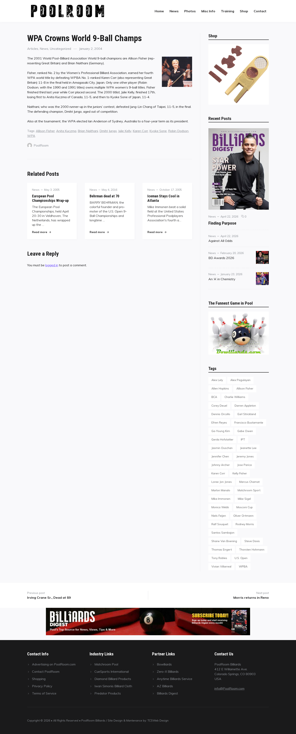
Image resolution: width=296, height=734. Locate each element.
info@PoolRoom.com (229, 688)
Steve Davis (252, 541)
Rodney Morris (245, 524)
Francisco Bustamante (248, 422)
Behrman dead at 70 (104, 196)
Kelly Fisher (240, 473)
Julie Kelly (124, 131)
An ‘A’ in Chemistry (221, 279)
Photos (190, 11)
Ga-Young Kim (220, 431)
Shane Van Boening (224, 541)
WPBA (243, 566)
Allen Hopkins (220, 388)
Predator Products (107, 693)
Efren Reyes (219, 422)
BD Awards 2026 (221, 258)
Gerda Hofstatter (222, 439)
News (174, 11)
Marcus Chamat (249, 481)
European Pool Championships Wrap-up (50, 198)
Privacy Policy (42, 686)
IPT (243, 439)
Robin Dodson (178, 131)
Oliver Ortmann (243, 515)
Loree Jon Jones (221, 481)
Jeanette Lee (248, 448)
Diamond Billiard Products (112, 679)
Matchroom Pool (106, 664)
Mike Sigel (244, 498)
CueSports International (111, 671)
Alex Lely (217, 380)
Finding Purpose (222, 223)
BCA (214, 397)
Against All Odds (220, 241)
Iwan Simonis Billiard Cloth (113, 686)
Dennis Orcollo (220, 414)
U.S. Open (241, 558)
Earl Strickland (247, 414)
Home (159, 11)
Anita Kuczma (66, 131)
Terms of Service (44, 693)
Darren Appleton (245, 405)
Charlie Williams (235, 397)
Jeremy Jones (245, 456)
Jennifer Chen (220, 456)
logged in (51, 265)
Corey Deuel (219, 405)
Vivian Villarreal (221, 566)
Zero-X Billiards (168, 671)
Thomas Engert (221, 549)
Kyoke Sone (158, 131)
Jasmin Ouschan (222, 448)
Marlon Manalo (220, 490)
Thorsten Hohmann (251, 549)
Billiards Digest (167, 693)
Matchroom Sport (249, 490)
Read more (41, 232)
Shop (244, 11)
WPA (31, 136)
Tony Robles (219, 558)
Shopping (39, 679)
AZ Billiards (165, 686)
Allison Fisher (45, 131)
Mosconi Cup (244, 507)
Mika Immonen (220, 498)
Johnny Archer (220, 464)
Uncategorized (60, 49)
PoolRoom (41, 145)
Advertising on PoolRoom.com (54, 664)
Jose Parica (244, 464)
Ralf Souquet (219, 524)
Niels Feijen (218, 515)
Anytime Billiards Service (174, 679)
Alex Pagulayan (240, 380)
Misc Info (208, 11)
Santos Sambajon (222, 532)
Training (227, 11)
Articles (32, 49)
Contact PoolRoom (45, 671)
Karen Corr (140, 131)
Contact (260, 11)
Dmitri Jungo (108, 131)
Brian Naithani (88, 131)
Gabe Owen (245, 431)
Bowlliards (164, 664)
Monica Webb (220, 507)
